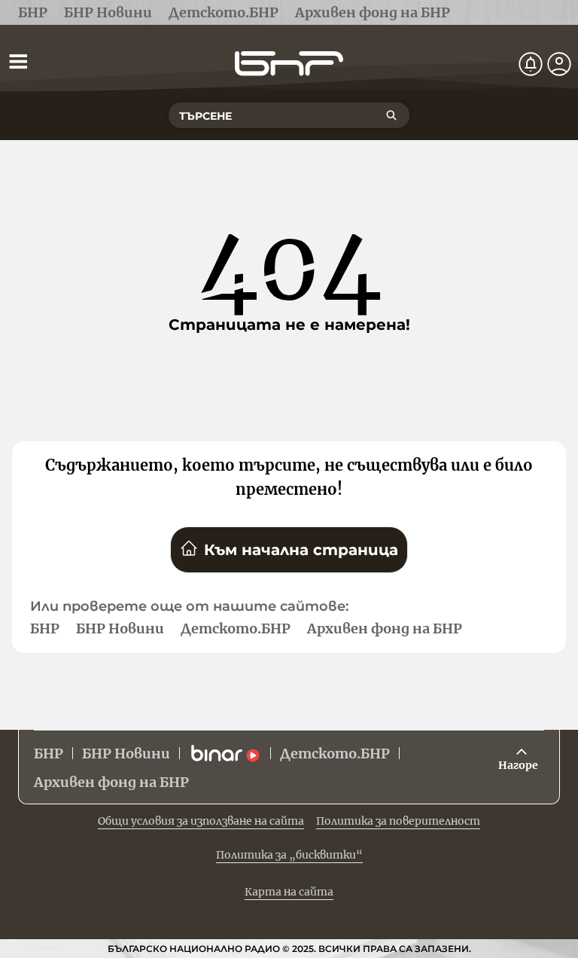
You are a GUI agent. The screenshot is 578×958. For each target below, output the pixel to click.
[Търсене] (391, 115)
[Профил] (559, 64)
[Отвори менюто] (18, 61)
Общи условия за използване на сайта (201, 821)
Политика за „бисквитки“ (289, 855)
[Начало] (289, 63)
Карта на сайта (289, 892)
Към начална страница (301, 550)
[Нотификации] (530, 64)
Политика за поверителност (398, 821)
